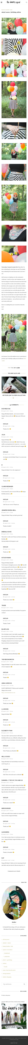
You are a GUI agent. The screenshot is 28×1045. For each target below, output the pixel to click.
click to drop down (6, 995)
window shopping (7, 977)
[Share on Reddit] (17, 367)
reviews (4, 963)
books (5, 966)
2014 (3, 360)
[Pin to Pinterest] (14, 367)
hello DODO (6, 756)
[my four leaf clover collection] (14, 385)
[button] (3, 387)
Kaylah (5, 424)
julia (3, 434)
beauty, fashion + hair (8, 946)
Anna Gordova (7, 683)
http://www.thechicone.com (8, 692)
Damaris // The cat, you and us (12, 780)
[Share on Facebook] (11, 367)
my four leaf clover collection (14, 395)
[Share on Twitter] (12, 367)
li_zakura (5, 709)
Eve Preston (6, 409)
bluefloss (5, 629)
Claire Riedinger (7, 486)
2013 (25, 358)
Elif (3, 858)
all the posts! (6, 939)
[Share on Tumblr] (15, 367)
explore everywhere (7, 949)
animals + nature (7, 943)
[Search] (26, 2)
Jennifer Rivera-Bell (9, 510)
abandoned (7, 953)
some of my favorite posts (9, 970)
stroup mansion (6, 973)
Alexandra (5, 832)
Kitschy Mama (6, 557)
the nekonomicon (8, 659)
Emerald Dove (6, 532)
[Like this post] (9, 367)
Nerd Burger (6, 808)
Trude (4, 605)
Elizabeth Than (7, 730)
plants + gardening (7, 960)
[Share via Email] (18, 367)
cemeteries (7, 956)
